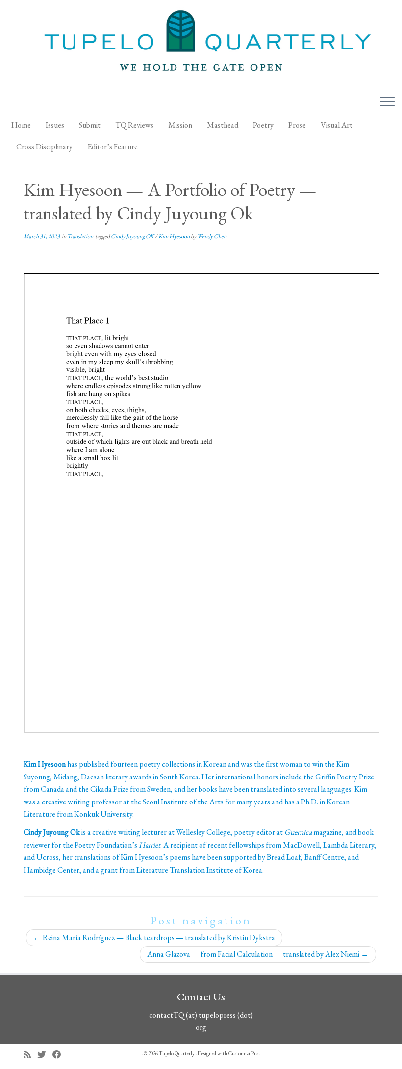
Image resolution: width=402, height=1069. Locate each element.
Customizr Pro (243, 1053)
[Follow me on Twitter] (44, 1054)
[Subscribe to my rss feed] (30, 1054)
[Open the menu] (387, 102)
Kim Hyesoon (174, 236)
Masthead (222, 125)
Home (21, 125)
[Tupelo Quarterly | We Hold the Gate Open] (201, 43)
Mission (180, 125)
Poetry (263, 125)
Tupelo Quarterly (177, 1053)
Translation (80, 236)
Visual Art (336, 125)
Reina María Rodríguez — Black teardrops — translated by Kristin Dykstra (154, 937)
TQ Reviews (134, 125)
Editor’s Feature (112, 147)
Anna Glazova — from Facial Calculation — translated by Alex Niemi (258, 954)
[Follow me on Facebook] (60, 1054)
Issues (55, 125)
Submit (89, 125)
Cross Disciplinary (44, 147)
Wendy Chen (211, 236)
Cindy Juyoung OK (133, 236)
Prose (297, 125)
